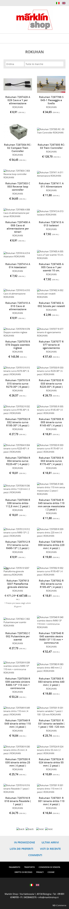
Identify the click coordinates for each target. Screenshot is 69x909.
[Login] (53, 38)
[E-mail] (5, 3)
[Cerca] (36, 38)
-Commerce (59, 905)
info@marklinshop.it (48, 897)
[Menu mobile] (3, 37)
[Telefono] (10, 3)
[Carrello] (61, 38)
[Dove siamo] (45, 38)
